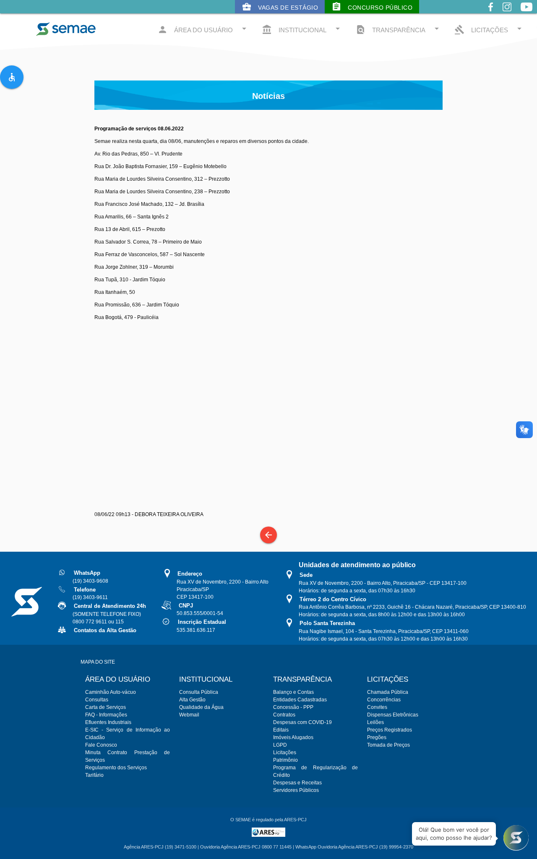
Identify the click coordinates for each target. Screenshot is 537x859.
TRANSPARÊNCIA (398, 29)
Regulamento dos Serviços (116, 768)
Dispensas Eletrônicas (392, 715)
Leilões (375, 722)
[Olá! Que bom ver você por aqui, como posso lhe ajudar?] (516, 838)
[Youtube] (526, 13)
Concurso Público (371, 7)
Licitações (284, 752)
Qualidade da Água (201, 707)
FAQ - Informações (106, 715)
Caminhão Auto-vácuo (110, 692)
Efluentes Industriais (108, 722)
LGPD (280, 745)
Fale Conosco (101, 745)
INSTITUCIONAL (302, 29)
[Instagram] (507, 13)
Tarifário (94, 775)
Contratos (284, 715)
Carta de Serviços (105, 707)
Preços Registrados (389, 730)
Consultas (96, 700)
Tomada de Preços (388, 745)
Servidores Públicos (296, 790)
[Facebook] (490, 13)
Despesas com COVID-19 (302, 722)
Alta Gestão (192, 700)
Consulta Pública (198, 692)
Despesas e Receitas (297, 783)
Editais (281, 730)
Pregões (376, 737)
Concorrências (384, 700)
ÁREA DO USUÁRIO (203, 29)
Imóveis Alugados (293, 737)
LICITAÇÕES (489, 29)
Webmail (189, 715)
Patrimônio (285, 760)
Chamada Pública (387, 692)
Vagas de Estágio (280, 7)
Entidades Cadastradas (300, 700)
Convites (377, 707)
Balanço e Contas (293, 692)
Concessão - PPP (293, 707)
